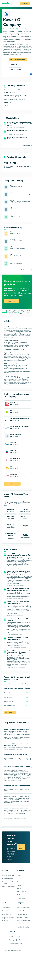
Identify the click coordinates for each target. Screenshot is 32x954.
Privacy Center (21, 898)
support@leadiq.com (17, 940)
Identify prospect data (8, 875)
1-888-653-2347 (16, 936)
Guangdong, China (14, 28)
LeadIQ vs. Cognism (22, 917)
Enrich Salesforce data (8, 886)
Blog (18, 878)
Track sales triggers (7, 878)
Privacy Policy (6, 907)
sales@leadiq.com (16, 943)
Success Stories (6, 890)
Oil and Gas (26, 789)
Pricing (19, 875)
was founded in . (15, 820)
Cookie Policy (6, 911)
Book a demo (20, 847)
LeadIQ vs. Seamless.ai (23, 920)
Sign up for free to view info (18, 59)
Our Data (19, 895)
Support (19, 885)
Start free (25, 3)
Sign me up (11, 301)
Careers (19, 888)
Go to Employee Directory (24, 269)
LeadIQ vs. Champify (23, 927)
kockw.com (28, 747)
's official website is (17, 746)
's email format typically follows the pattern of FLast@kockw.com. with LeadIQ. (17, 811)
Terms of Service (6, 914)
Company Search (22, 882)
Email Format (13, 64)
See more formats (10, 712)
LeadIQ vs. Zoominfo (23, 907)
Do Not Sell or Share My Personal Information (8, 919)
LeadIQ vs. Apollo (22, 911)
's (17, 758)
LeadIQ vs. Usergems (23, 924)
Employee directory (15, 69)
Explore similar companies (12, 484)
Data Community (22, 891)
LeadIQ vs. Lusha (22, 914)
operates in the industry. (17, 788)
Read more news (26, 145)
